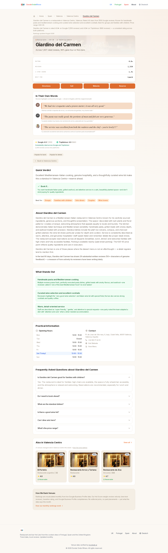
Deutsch (144, 4)
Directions (46, 86)
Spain (126, 4)
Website (96, 86)
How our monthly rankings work (48, 506)
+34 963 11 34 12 (94, 340)
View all (127, 442)
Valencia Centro (73, 16)
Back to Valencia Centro (47, 161)
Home (41, 16)
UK (111, 4)
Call (71, 86)
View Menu (92, 346)
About (133, 4)
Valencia (59, 16)
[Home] (34, 16)
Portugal (118, 4)
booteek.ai (93, 545)
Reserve (122, 86)
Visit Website (93, 343)
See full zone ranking (80, 448)
